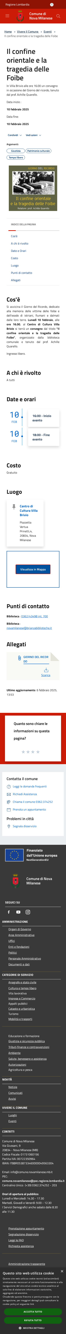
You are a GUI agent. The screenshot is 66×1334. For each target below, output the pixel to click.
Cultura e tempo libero (22, 988)
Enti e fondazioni (18, 947)
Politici (12, 952)
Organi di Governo (19, 929)
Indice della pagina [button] (23, 224)
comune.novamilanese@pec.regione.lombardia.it (33, 1181)
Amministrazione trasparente (26, 1264)
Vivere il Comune (28, 31)
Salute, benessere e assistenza (27, 1058)
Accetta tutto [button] (33, 1311)
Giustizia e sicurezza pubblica (26, 1041)
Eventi (48, 31)
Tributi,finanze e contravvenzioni (28, 1047)
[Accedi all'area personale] (51, 4)
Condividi (13, 135)
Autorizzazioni (17, 1064)
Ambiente (14, 1053)
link (32, 1304)
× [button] (61, 1271)
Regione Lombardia (17, 4)
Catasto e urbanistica (21, 1008)
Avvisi (12, 1098)
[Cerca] (58, 16)
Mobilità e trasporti (20, 1019)
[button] (32, 1328)
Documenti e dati (19, 964)
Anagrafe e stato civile (22, 982)
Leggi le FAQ (16, 1240)
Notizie (12, 1087)
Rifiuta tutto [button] (33, 1320)
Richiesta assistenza (21, 1246)
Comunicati (15, 1093)
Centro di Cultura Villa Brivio (29, 510)
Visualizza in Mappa (33, 569)
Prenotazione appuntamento (26, 1228)
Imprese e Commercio (21, 998)
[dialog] (33, 1300)
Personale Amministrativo (24, 958)
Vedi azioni (32, 135)
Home (8, 31)
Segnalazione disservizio (23, 1234)
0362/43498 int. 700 (34, 616)
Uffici (11, 941)
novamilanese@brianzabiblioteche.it (29, 628)
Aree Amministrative (21, 935)
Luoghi (12, 1115)
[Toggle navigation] (7, 16)
